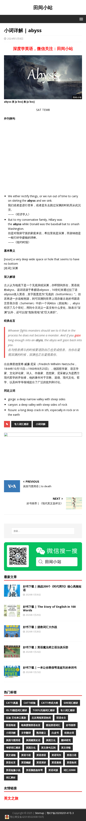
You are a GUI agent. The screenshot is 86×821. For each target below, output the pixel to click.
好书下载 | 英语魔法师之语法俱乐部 (45, 647)
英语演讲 (41, 762)
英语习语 (26, 755)
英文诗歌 (66, 747)
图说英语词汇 (53, 725)
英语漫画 (56, 762)
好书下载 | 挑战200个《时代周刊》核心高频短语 (52, 588)
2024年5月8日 (15, 38)
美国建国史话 (33, 740)
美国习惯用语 (13, 740)
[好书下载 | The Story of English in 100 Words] (12, 615)
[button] (80, 19)
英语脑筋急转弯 (34, 770)
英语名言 (11, 762)
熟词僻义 (41, 732)
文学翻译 (26, 732)
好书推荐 (71, 725)
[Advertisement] (43, 157)
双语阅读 (11, 725)
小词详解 (40, 424)
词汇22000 (69, 770)
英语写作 (56, 755)
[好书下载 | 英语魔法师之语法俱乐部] (12, 655)
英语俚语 (41, 755)
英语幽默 (26, 762)
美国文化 (51, 740)
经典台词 (69, 732)
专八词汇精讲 (21, 424)
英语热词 (71, 762)
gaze (78, 335)
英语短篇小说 (13, 770)
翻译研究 (66, 740)
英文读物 (11, 755)
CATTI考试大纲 (49, 703)
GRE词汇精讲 (71, 703)
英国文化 (31, 747)
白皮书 (55, 732)
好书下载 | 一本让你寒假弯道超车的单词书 (50, 667)
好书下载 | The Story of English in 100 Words (49, 608)
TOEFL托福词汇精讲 (44, 710)
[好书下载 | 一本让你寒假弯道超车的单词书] (12, 675)
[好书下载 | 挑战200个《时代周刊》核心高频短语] (12, 594)
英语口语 (71, 755)
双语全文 (61, 717)
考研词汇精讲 (13, 747)
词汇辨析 (11, 777)
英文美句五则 (48, 747)
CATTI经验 (30, 703)
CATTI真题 (12, 703)
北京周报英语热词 (41, 717)
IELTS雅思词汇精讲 (16, 710)
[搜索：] (43, 531)
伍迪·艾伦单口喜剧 (16, 717)
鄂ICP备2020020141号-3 (60, 813)
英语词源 (53, 770)
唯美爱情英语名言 (30, 725)
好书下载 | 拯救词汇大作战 (40, 627)
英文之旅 (11, 798)
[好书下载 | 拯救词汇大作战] (12, 635)
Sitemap (39, 813)
